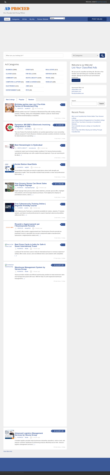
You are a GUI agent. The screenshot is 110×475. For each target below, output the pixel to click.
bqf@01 (27, 167)
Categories (15, 19)
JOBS (27, 86)
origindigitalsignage (30, 187)
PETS (27, 90)
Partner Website (42, 19)
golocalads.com (76, 91)
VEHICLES (49, 82)
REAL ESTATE (50, 69)
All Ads (24, 19)
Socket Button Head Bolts (26, 164)
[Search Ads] (102, 55)
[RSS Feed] (5, 2)
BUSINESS (20, 128)
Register (98, 2)
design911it (28, 228)
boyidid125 (27, 108)
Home (7, 19)
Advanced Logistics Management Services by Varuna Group (29, 434)
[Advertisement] (55, 36)
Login (104, 2)
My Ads (32, 19)
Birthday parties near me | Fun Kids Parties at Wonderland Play (30, 105)
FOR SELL (29, 74)
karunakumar (32, 148)
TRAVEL (48, 78)
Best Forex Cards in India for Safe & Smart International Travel (30, 245)
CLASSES (20, 208)
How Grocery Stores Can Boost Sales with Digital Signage (31, 184)
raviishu (26, 208)
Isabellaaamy (28, 128)
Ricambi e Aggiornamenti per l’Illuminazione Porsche (27, 225)
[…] (34, 136)
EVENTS (28, 69)
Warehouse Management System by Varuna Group (30, 268)
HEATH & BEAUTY (31, 78)
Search (74, 100)
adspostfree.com (76, 89)
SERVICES (49, 74)
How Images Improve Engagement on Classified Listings (88, 120)
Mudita (26, 248)
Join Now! (76, 80)
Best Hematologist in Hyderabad (28, 145)
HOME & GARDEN (31, 82)
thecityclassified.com (78, 93)
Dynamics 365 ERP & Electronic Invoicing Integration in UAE (32, 126)
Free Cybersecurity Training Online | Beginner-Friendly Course (30, 205)
